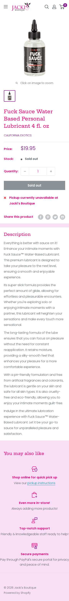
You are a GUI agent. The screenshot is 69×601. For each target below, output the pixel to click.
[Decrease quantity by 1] (25, 171)
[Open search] (47, 7)
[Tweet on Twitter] (55, 217)
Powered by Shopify (17, 593)
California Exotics (18, 135)
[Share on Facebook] (40, 217)
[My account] (54, 7)
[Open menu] (6, 6)
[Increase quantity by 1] (51, 171)
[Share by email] (62, 217)
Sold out (34, 185)
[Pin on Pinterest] (48, 217)
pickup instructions (41, 483)
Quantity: (11, 171)
